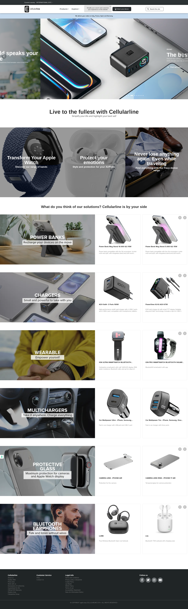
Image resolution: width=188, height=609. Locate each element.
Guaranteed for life (14, 588)
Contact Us (40, 580)
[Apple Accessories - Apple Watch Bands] (31, 162)
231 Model (68, 584)
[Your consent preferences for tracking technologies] (2, 457)
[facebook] (142, 580)
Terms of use (69, 588)
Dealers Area (12, 592)
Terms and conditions (72, 577)
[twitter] (148, 580)
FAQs (38, 577)
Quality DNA (12, 580)
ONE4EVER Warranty (15, 590)
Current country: (29, 2)
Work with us (12, 584)
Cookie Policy (69, 582)
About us (11, 577)
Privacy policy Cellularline (73, 580)
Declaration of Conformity (16, 586)
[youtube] (160, 580)
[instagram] (154, 580)
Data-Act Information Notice (74, 592)
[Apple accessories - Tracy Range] (156, 162)
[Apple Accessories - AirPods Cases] (94, 162)
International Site (43, 2)
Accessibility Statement (72, 590)
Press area (11, 582)
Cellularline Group (13, 594)
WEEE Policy (69, 586)
